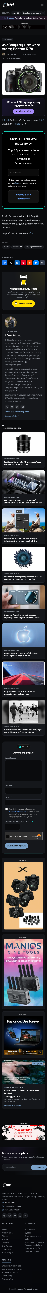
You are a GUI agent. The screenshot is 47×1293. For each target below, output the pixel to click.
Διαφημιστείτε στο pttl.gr (33, 1237)
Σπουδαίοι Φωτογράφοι (11, 1266)
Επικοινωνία (10, 1202)
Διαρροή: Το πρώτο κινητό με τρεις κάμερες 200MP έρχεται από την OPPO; (21, 616)
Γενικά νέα (6, 1249)
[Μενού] (42, 5)
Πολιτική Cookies (32, 1251)
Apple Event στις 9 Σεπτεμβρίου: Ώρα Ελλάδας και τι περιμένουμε (21, 654)
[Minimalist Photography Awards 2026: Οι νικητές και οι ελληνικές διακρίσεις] (23, 559)
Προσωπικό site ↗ (12, 416)
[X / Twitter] (7, 407)
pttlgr (16, 183)
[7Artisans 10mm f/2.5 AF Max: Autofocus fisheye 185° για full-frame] (23, 444)
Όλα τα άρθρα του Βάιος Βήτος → (18, 412)
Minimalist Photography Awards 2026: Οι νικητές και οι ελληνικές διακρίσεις (23, 577)
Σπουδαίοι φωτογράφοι (32, 13)
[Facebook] (12, 407)
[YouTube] (15, 1215)
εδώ (31, 233)
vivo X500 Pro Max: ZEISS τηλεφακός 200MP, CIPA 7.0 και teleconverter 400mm (23, 501)
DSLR (41, 120)
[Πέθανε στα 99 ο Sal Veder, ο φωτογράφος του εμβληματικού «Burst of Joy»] (23, 712)
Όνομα (9, 786)
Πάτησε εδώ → (25, 111)
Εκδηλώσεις (7, 1246)
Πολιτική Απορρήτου (17, 811)
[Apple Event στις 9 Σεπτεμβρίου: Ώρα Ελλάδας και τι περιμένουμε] (23, 635)
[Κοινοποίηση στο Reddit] (29, 262)
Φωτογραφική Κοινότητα (12, 1269)
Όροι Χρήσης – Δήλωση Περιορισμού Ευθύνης (34, 1243)
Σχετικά (28, 1233)
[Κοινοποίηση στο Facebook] (4, 262)
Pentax (17, 123)
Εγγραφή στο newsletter (23, 196)
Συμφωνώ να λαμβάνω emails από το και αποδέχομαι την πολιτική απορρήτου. (22, 183)
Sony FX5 (16, 13)
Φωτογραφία (7, 1233)
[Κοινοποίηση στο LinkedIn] (17, 262)
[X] (20, 1215)
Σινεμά (5, 1239)
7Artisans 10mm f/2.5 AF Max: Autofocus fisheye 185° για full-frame (22, 463)
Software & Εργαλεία (10, 1272)
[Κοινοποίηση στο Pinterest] (23, 262)
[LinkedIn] (22, 407)
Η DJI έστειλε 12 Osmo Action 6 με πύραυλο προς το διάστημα (19, 692)
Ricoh (7, 120)
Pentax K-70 (17, 247)
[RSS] (25, 1215)
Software (8, 40)
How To (5, 1229)
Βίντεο (5, 1236)
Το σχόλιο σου (11, 758)
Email (8, 797)
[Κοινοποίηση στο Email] (42, 262)
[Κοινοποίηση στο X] (11, 262)
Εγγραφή (37, 1167)
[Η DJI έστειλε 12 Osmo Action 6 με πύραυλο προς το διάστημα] (23, 674)
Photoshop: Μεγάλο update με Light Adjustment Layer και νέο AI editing (20, 539)
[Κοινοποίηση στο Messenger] (36, 262)
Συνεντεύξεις (7, 1252)
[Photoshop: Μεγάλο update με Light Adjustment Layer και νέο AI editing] (23, 520)
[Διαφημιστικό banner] (23, 28)
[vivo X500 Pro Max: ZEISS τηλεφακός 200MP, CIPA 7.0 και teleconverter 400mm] (23, 482)
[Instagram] (17, 407)
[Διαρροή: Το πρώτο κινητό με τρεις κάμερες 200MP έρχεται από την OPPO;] (23, 597)
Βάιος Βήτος (11, 54)
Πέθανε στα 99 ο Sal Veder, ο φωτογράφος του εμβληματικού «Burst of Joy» (23, 730)
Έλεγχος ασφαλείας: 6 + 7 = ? (19, 822)
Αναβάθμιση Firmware (34, 247)
